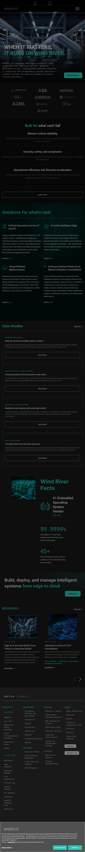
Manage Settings (7, 847)
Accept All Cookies (60, 847)
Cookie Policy (12, 842)
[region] (42, 837)
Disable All (75, 847)
